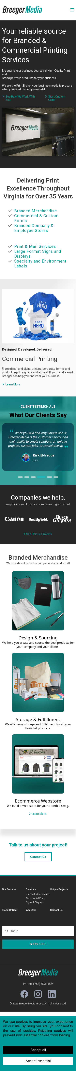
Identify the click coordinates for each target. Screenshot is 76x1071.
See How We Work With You (20, 98)
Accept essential (38, 1061)
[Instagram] (38, 994)
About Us (31, 910)
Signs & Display (34, 902)
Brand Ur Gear (9, 910)
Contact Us (56, 910)
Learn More (12, 384)
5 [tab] (49, 477)
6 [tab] (56, 477)
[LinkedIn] (52, 994)
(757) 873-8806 (43, 984)
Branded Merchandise (37, 894)
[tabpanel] (38, 447)
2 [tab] (26, 477)
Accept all (38, 1050)
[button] (71, 10)
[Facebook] (24, 994)
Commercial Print (35, 898)
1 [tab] (20, 477)
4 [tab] (41, 477)
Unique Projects (59, 889)
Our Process (9, 889)
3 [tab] (33, 477)
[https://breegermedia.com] (22, 10)
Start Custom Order (56, 98)
